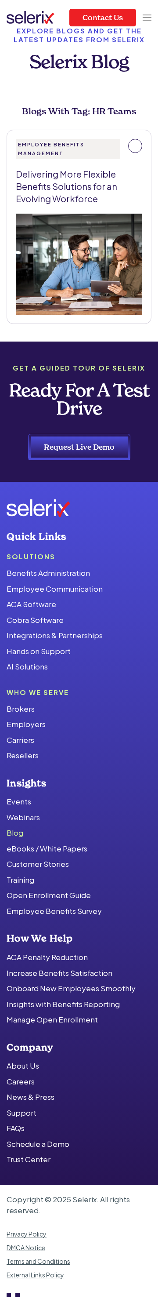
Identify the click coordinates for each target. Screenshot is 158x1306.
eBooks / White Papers (47, 848)
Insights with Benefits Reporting (63, 1004)
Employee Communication (55, 588)
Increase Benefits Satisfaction (59, 973)
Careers (21, 1081)
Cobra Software (35, 620)
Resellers (23, 755)
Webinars (23, 817)
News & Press (30, 1097)
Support (21, 1112)
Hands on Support (39, 651)
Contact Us (103, 17)
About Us (23, 1065)
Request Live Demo (79, 446)
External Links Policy (35, 1275)
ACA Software (31, 604)
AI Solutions (27, 666)
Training (20, 879)
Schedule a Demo (38, 1144)
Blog (15, 832)
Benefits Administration (48, 573)
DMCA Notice (26, 1247)
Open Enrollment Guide (49, 895)
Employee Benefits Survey (54, 911)
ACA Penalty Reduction (47, 957)
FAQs (16, 1128)
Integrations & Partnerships (55, 635)
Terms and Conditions (38, 1261)
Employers (26, 724)
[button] (147, 17)
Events (19, 801)
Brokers (21, 708)
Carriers (20, 740)
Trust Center (28, 1159)
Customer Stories (38, 864)
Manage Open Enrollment (52, 1019)
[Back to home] (30, 17)
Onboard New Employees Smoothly (71, 988)
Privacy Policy (27, 1234)
